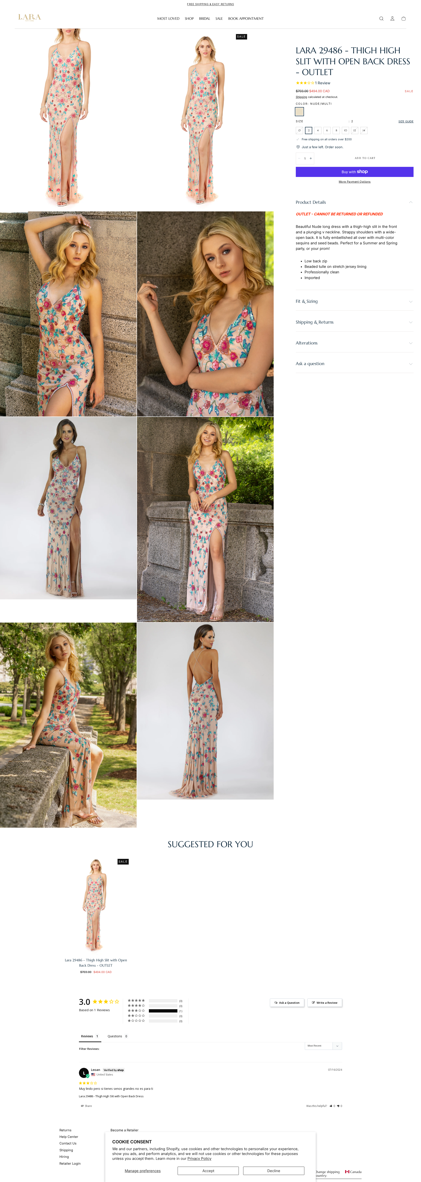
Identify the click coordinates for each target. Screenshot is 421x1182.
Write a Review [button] (327, 1003)
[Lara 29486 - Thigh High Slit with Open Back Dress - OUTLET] (95, 905)
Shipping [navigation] (66, 1150)
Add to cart (365, 158)
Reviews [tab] (87, 1036)
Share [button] (88, 1106)
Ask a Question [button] (289, 1003)
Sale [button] (219, 18)
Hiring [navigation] (64, 1157)
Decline (273, 1171)
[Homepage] (29, 18)
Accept (208, 1171)
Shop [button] (189, 18)
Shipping (301, 96)
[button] (381, 18)
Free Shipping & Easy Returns (210, 4)
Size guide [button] (406, 121)
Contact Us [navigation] (68, 1143)
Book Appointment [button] (246, 18)
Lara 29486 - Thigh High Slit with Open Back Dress (111, 1096)
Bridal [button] (204, 18)
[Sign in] (392, 18)
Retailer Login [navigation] (70, 1164)
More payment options (355, 181)
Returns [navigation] (65, 1130)
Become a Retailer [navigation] (125, 1130)
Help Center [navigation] (68, 1137)
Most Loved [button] (168, 18)
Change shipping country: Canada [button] (338, 1174)
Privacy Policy (199, 1158)
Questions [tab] (115, 1036)
